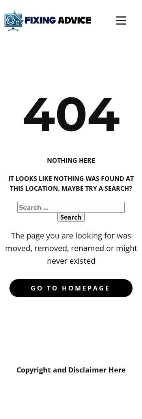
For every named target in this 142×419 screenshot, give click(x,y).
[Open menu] (121, 20)
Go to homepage (70, 288)
